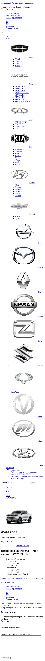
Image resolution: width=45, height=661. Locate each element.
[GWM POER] (19, 527)
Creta (17, 185)
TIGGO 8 (19, 124)
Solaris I (18, 189)
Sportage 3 (19, 149)
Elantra (18, 187)
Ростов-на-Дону (12, 13)
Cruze (17, 216)
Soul (17, 162)
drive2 (8, 24)
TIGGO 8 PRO (21, 122)
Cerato (17, 164)
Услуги (9, 38)
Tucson (18, 196)
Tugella (18, 59)
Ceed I (17, 158)
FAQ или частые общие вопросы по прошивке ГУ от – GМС (25, 473)
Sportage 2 (19, 151)
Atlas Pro (18, 61)
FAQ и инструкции (14, 470)
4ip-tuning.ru (8, 608)
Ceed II (18, 156)
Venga (17, 160)
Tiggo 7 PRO (20, 126)
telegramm (10, 26)
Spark (17, 218)
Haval (9, 541)
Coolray (18, 66)
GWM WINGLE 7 (22, 101)
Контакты (10, 468)
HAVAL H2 (20, 97)
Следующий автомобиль (33, 578)
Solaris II (18, 191)
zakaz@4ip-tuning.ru (14, 18)
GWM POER (20, 99)
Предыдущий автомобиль (11, 578)
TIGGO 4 (19, 128)
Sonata (18, 194)
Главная (9, 36)
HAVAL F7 (19, 88)
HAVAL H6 (20, 95)
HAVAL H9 (20, 86)
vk (7, 22)
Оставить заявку (12, 28)
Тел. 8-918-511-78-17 (14, 15)
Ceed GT (18, 153)
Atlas (17, 63)
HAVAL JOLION (22, 93)
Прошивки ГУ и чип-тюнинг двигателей (18, 3)
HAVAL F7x (20, 91)
